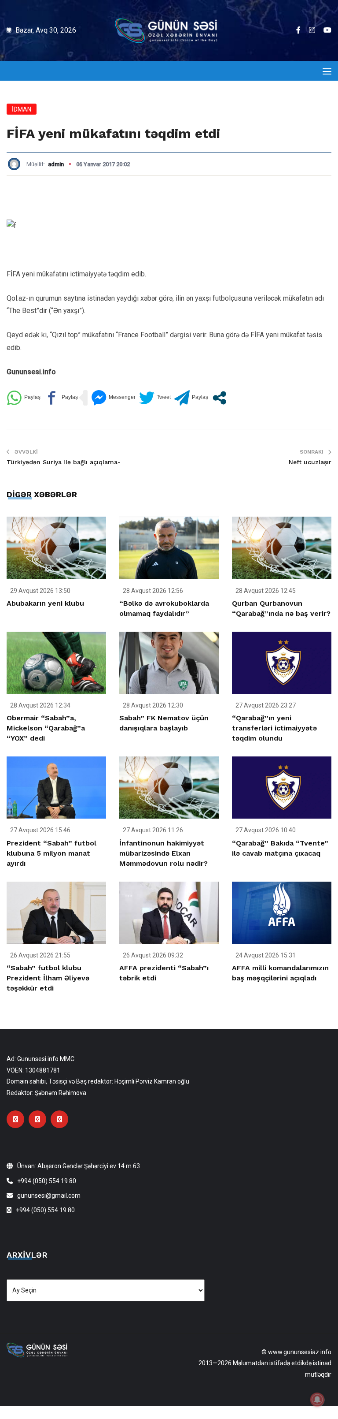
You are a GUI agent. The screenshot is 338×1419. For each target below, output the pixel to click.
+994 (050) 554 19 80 (46, 1180)
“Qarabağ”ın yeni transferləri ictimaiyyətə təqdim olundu (274, 728)
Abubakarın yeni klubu (45, 603)
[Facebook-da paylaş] (61, 398)
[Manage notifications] (317, 1400)
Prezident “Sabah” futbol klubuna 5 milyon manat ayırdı (51, 853)
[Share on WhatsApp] (23, 398)
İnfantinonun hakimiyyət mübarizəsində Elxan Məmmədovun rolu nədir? (163, 853)
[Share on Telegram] (191, 398)
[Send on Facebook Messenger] (113, 398)
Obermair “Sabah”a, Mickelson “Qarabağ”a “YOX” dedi (46, 728)
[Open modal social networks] (219, 398)
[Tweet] (155, 398)
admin (56, 164)
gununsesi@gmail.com (49, 1195)
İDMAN (21, 109)
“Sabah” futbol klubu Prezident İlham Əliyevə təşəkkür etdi (48, 978)
